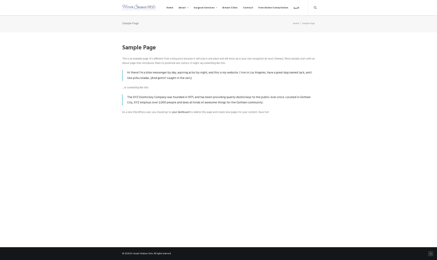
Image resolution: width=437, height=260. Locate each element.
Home (169, 7)
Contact (248, 7)
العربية (296, 7)
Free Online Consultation (273, 7)
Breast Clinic (230, 7)
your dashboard (181, 112)
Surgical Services (204, 7)
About (182, 7)
